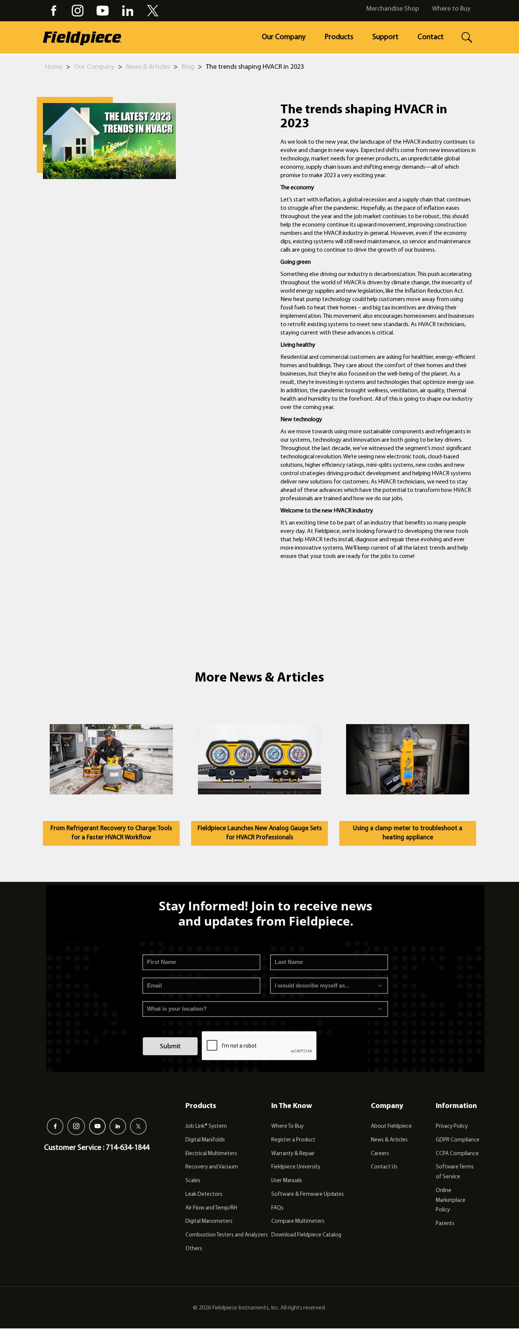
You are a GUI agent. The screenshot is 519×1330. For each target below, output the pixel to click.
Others (193, 1249)
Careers (380, 1154)
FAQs (277, 1208)
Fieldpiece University (295, 1167)
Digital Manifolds (205, 1140)
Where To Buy (287, 1126)
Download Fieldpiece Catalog (306, 1235)
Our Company (283, 37)
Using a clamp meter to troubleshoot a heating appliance (407, 833)
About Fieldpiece (391, 1126)
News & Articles (148, 67)
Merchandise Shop (392, 9)
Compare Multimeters (297, 1221)
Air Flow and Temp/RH (211, 1208)
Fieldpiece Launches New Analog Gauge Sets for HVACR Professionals (260, 833)
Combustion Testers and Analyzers (226, 1235)
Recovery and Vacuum (211, 1167)
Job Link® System (206, 1126)
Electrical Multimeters (211, 1154)
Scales (192, 1181)
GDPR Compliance (457, 1140)
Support (385, 37)
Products (338, 37)
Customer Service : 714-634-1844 (96, 1148)
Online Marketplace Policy (450, 1200)
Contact (431, 37)
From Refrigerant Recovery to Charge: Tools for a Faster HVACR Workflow (111, 833)
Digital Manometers (209, 1221)
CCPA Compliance (457, 1154)
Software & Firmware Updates (307, 1194)
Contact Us (384, 1167)
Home (53, 67)
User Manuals (286, 1181)
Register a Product (293, 1140)
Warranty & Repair (293, 1154)
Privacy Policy (452, 1126)
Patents (445, 1224)
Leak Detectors (203, 1194)
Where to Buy (451, 9)
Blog (188, 67)
